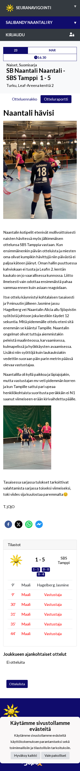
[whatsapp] (29, 524)
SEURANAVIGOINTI (46, 7)
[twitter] (18, 524)
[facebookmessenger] (39, 524)
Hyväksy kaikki (25, 755)
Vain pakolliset (55, 755)
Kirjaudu (15, 34)
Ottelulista (17, 684)
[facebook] (8, 524)
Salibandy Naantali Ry (41, 22)
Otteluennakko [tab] (24, 99)
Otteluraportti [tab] (56, 99)
